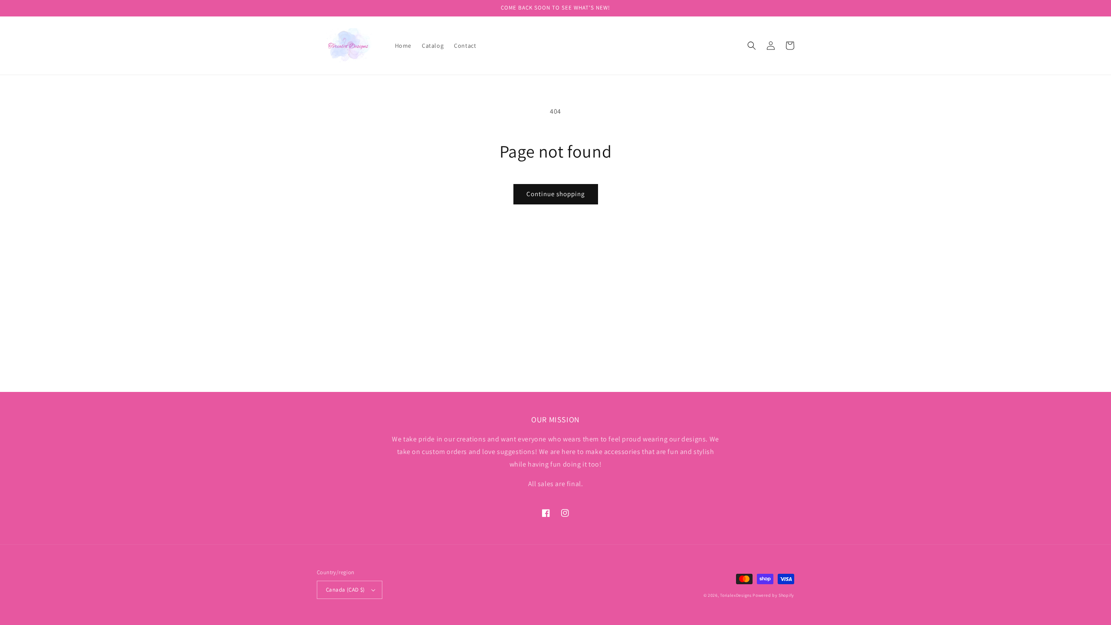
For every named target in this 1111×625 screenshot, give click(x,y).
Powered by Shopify (773, 595)
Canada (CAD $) (345, 589)
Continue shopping (555, 194)
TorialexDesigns (736, 595)
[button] (751, 45)
